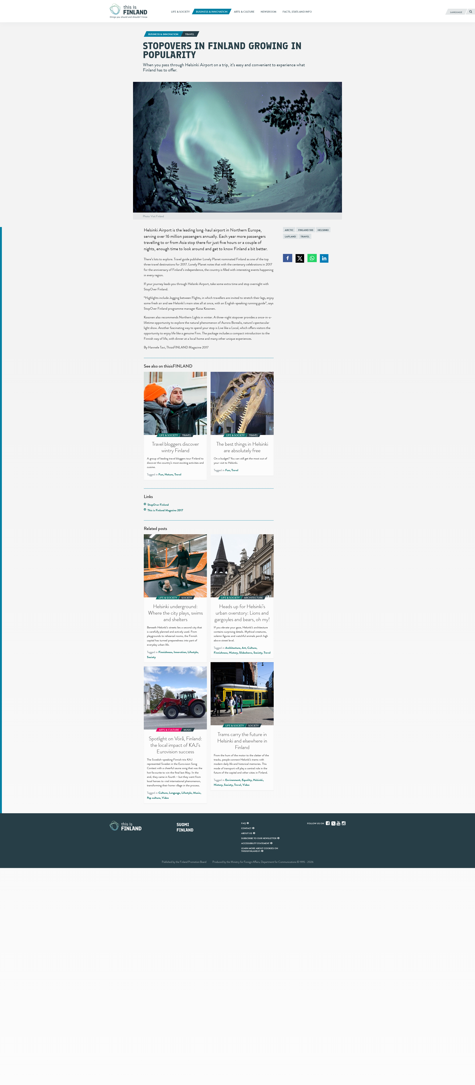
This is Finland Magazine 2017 (165, 510)
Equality (247, 780)
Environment (232, 780)
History (233, 652)
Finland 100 (305, 230)
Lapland (290, 236)
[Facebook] (328, 823)
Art (244, 648)
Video (246, 785)
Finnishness (165, 652)
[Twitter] (333, 823)
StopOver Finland (158, 504)
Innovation (180, 652)
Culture (251, 648)
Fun (160, 474)
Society (151, 657)
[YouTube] (339, 823)
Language (174, 793)
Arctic (289, 230)
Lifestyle (193, 652)
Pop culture (153, 798)
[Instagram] (344, 823)
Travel (305, 236)
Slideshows (245, 652)
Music (196, 793)
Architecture (232, 648)
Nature (169, 474)
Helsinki (323, 230)
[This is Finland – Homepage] (129, 11)
